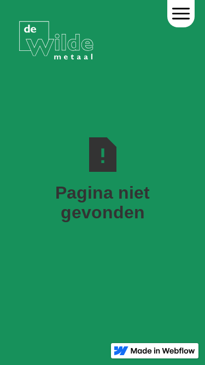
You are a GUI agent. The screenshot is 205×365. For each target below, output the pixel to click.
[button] (181, 13)
